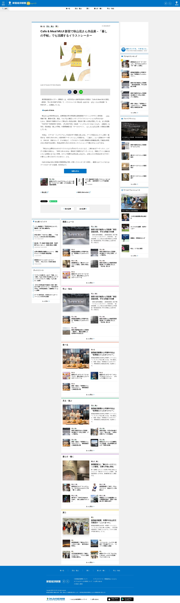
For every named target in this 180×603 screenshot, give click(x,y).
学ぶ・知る (110, 8)
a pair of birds (49, 110)
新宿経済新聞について (81, 579)
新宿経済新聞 (17, 3)
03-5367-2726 (56, 102)
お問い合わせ (98, 581)
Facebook (165, 3)
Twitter (170, 3)
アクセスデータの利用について (83, 581)
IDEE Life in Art (83, 192)
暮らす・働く (98, 8)
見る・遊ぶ (78, 8)
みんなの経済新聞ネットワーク (55, 599)
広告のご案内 (79, 584)
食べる (68, 8)
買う (88, 8)
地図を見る (75, 171)
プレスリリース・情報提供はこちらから (106, 579)
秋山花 (44, 192)
